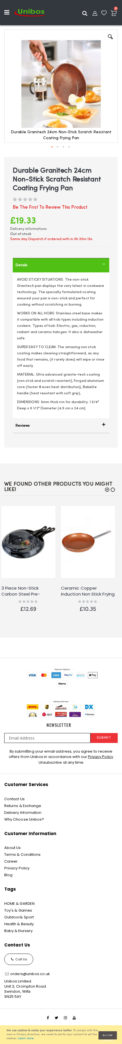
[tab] (61, 265)
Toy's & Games (18, 910)
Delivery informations (28, 229)
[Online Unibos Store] (29, 12)
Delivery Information (22, 812)
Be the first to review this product (50, 207)
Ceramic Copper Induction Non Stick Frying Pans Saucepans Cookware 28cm (88, 591)
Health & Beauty (19, 924)
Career (11, 861)
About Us (12, 847)
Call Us (20, 959)
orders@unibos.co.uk (29, 974)
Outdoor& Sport (19, 917)
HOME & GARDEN (19, 903)
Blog (8, 875)
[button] (110, 41)
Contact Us (14, 799)
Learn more (26, 1038)
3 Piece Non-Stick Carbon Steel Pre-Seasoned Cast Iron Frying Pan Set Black (22, 591)
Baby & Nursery (18, 930)
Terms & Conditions (22, 854)
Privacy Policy (100, 756)
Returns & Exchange (22, 805)
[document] (62, 1035)
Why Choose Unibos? (24, 819)
